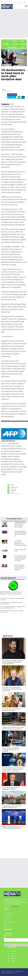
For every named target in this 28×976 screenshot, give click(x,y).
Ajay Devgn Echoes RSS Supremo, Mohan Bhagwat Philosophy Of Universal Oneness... (12, 662)
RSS (11, 963)
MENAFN (5, 104)
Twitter (12, 953)
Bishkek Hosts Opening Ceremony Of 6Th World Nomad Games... (13, 827)
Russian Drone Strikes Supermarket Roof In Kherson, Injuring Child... (13, 728)
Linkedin (12, 960)
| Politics (5, 44)
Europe (14, 41)
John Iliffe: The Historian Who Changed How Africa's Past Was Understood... (12, 689)
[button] (20, 2)
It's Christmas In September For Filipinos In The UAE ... (12, 709)
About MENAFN (8, 922)
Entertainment (10, 47)
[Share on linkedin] (23, 97)
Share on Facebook (12, 94)
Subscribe (16, 944)
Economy (15, 44)
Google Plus (13, 956)
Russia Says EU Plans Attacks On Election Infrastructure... (12, 806)
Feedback (6, 927)
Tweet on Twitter (11, 97)
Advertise (6, 920)
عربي (15, 2)
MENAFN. (12, 971)
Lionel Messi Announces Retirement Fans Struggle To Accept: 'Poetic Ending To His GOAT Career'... (13, 769)
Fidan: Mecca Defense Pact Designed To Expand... (10, 788)
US (5, 41)
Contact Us (7, 917)
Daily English (8, 933)
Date (4, 89)
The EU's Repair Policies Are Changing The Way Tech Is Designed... (10, 749)
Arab (22, 41)
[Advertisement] (14, 23)
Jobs (5, 924)
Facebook (13, 951)
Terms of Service (8, 913)
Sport (22, 47)
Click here (15, 906)
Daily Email (13, 958)
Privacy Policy (7, 915)
